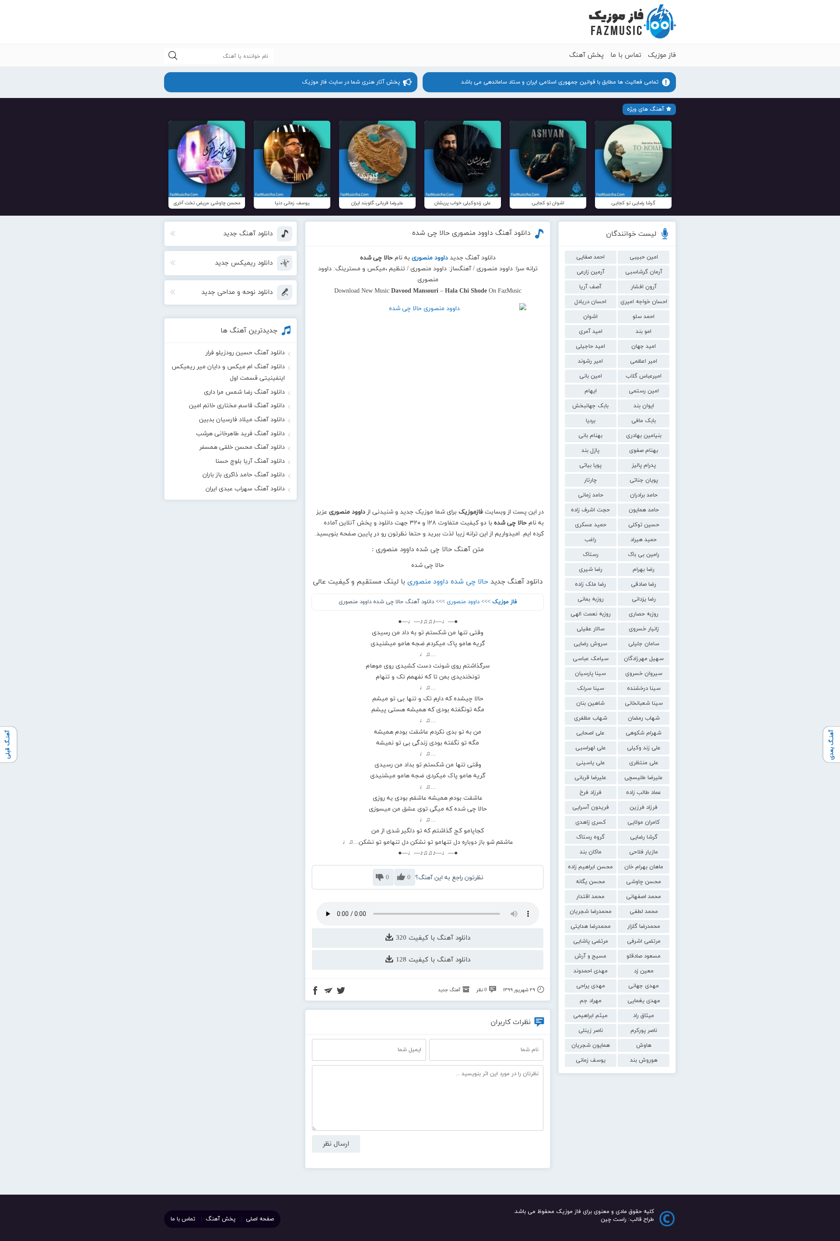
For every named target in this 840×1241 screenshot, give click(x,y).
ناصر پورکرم (643, 1031)
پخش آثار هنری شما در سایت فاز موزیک (351, 82)
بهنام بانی (590, 436)
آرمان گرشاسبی (643, 272)
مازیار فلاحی (643, 852)
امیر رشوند (590, 361)
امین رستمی (644, 391)
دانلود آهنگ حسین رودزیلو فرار (245, 353)
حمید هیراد (643, 540)
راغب (590, 540)
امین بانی (590, 376)
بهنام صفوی (643, 450)
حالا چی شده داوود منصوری (447, 582)
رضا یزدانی (644, 599)
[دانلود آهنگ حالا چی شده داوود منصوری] (428, 401)
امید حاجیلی (590, 346)
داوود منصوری (463, 602)
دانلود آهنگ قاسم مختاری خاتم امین (237, 406)
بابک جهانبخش (590, 406)
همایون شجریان (590, 1045)
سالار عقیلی (591, 629)
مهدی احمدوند (591, 971)
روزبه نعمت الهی (590, 614)
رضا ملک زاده (590, 584)
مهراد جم (591, 1001)
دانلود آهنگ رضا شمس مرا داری (244, 392)
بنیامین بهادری (644, 436)
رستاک (590, 555)
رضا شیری (590, 569)
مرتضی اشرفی (644, 941)
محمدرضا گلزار (643, 926)
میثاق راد (643, 1016)
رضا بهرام (643, 569)
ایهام (590, 391)
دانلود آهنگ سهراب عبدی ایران (245, 489)
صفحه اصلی (260, 1219)
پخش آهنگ (586, 55)
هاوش (643, 1045)
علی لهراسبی (590, 748)
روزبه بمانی (591, 599)
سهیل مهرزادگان (644, 659)
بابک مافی (643, 421)
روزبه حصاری (643, 614)
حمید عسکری (590, 525)
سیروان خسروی (643, 674)
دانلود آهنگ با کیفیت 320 (432, 938)
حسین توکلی (643, 525)
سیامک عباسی (591, 659)
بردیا (590, 421)
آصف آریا (590, 287)
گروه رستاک (590, 837)
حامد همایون (644, 510)
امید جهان (643, 346)
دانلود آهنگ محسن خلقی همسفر (242, 447)
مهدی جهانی (643, 986)
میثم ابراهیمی (590, 1016)
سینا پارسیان (590, 674)
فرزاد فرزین (644, 807)
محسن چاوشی (643, 882)
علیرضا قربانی (590, 778)
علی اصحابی (590, 733)
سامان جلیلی (643, 644)
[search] (173, 56)
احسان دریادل (590, 302)
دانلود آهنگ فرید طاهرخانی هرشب (240, 434)
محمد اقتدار (590, 897)
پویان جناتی (644, 480)
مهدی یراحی (590, 986)
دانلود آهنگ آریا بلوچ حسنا (250, 461)
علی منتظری (643, 763)
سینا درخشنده (644, 688)
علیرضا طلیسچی (643, 778)
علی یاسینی (590, 763)
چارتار (590, 480)
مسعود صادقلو (643, 956)
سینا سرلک (590, 688)
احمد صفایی (590, 257)
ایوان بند (644, 406)
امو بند (643, 332)
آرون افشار (644, 287)
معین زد (644, 971)
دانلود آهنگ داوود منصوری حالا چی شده (471, 233)
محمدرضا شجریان (591, 912)
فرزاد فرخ (591, 793)
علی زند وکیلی (644, 748)
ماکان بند (591, 852)
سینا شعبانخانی (644, 703)
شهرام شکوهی (644, 733)
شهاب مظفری (590, 718)
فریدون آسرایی (590, 807)
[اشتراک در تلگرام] (328, 991)
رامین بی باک (643, 555)
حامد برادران (644, 495)
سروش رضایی (590, 644)
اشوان (590, 317)
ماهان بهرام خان (643, 867)
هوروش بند (644, 1060)
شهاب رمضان (644, 718)
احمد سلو (643, 317)
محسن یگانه (590, 882)
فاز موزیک (662, 55)
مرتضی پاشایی (590, 941)
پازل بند (590, 450)
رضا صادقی (643, 584)
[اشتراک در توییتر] (341, 991)
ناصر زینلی (590, 1031)
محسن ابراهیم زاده (590, 867)
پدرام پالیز (644, 465)
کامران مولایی (643, 822)
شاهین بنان (590, 703)
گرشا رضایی (644, 837)
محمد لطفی (644, 912)
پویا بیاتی (590, 465)
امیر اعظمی (643, 361)
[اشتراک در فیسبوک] (315, 991)
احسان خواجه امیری (643, 302)
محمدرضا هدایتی (590, 926)
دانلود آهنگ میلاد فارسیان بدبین (242, 420)
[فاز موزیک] (632, 21)
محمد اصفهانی (643, 897)
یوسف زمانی (591, 1060)
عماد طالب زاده (643, 793)
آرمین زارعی (591, 272)
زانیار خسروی (644, 629)
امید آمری (590, 332)
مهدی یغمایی (643, 1001)
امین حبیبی (644, 257)
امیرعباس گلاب (644, 376)
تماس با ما (625, 55)
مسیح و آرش (590, 956)
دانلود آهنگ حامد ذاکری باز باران (244, 475)
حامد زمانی (590, 495)
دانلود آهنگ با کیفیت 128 (432, 960)
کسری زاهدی (590, 822)
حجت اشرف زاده (590, 510)
